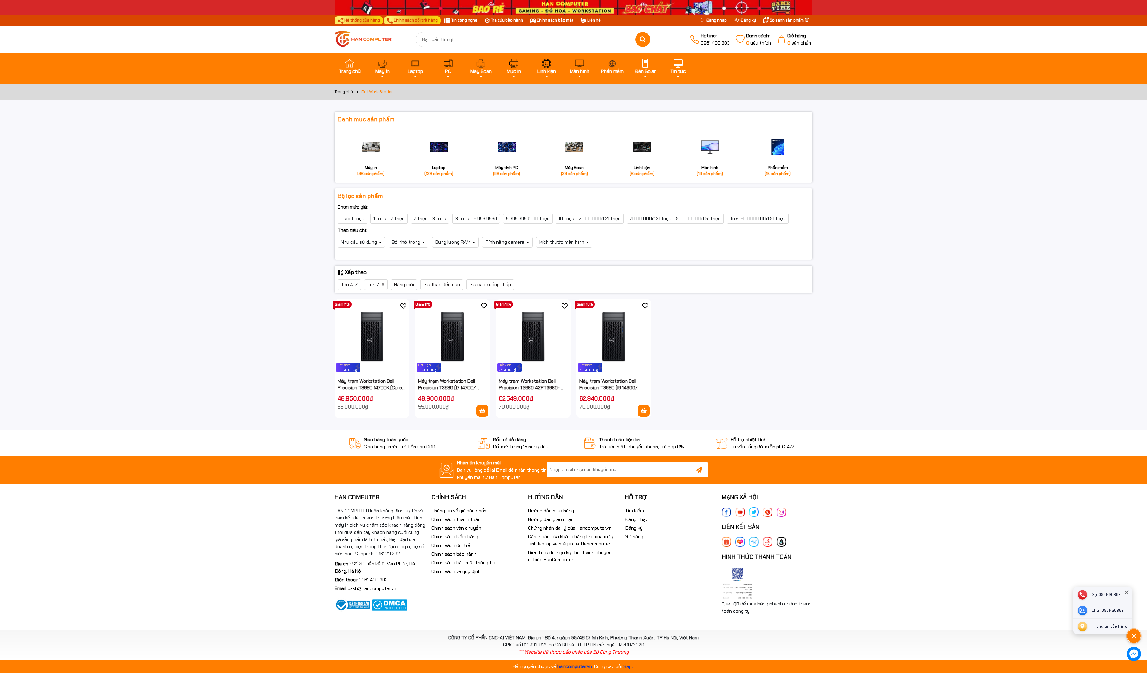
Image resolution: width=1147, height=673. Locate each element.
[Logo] (371, 39)
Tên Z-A (375, 284)
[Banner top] (573, 7)
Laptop (415, 71)
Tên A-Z (349, 284)
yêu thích (758, 39)
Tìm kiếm (634, 511)
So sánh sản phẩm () (789, 20)
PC (448, 71)
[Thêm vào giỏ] (482, 411)
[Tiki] (754, 541)
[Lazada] (740, 541)
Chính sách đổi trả (450, 545)
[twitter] (754, 511)
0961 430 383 (715, 39)
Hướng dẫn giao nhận (551, 519)
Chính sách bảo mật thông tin (463, 562)
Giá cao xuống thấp (490, 284)
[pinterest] (767, 511)
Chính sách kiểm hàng (454, 537)
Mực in (514, 71)
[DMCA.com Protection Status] (389, 604)
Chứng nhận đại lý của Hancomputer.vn (570, 528)
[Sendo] (767, 541)
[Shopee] (726, 541)
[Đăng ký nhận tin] (699, 469)
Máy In (382, 71)
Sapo (628, 666)
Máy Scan (481, 71)
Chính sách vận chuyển (456, 528)
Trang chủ (350, 71)
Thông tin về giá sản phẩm (459, 511)
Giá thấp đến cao (442, 284)
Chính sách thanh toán (456, 519)
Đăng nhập (716, 20)
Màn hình (579, 71)
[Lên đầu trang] (1134, 619)
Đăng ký (748, 20)
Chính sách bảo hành (453, 554)
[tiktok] (781, 541)
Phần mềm (612, 71)
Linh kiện (546, 71)
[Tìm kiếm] (642, 39)
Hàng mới (404, 284)
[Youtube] (740, 511)
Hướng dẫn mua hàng (551, 511)
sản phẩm (799, 39)
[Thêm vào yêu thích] (403, 305)
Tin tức (678, 71)
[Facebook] (726, 511)
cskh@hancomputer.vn (372, 588)
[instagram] (781, 511)
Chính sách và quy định (456, 571)
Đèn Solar (645, 71)
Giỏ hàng (634, 537)
